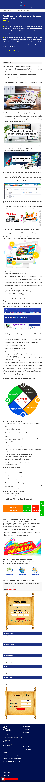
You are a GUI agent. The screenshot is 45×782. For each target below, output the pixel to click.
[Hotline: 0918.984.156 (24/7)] (3, 779)
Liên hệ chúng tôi (41, 7)
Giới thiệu (6, 7)
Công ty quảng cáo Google (8, 640)
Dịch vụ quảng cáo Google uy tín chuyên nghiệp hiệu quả (11, 755)
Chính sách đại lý (23, 7)
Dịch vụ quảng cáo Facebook (8, 651)
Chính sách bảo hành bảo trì (28, 749)
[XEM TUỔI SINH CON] (21, 702)
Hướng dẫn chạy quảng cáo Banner (9, 662)
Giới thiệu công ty (26, 729)
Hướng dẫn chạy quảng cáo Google (9, 635)
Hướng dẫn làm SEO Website (8, 673)
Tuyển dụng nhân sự (27, 735)
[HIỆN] (12, 62)
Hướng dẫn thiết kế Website (8, 684)
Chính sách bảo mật (26, 746)
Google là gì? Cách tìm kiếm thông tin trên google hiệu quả (11, 761)
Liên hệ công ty (5, 769)
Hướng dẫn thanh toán (32, 7)
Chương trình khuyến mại (14, 7)
